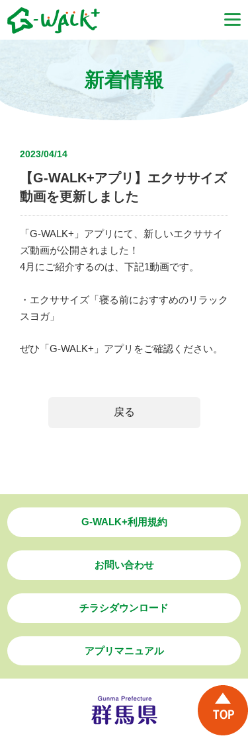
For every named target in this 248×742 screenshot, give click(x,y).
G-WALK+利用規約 (124, 521)
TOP (223, 710)
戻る (124, 412)
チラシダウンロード (124, 607)
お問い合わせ (124, 564)
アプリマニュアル (124, 650)
